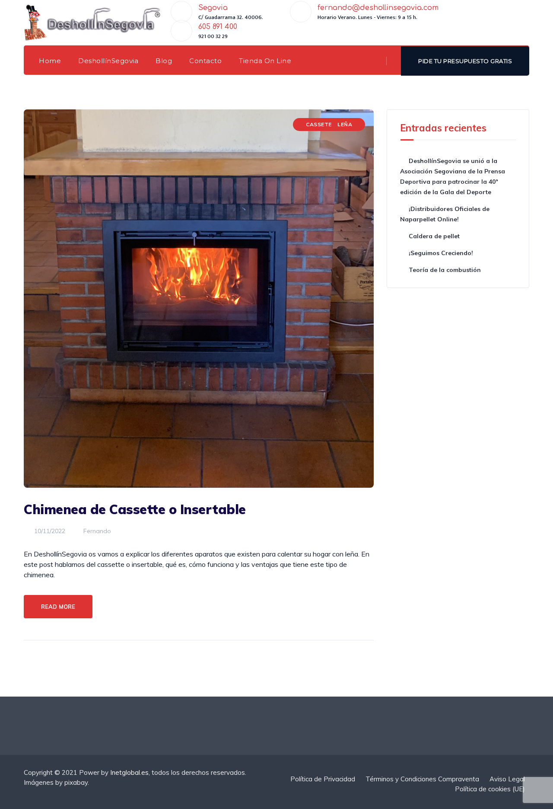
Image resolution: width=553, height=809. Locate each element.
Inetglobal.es (129, 772)
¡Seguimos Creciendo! (441, 253)
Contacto (205, 61)
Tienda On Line (265, 61)
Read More (58, 606)
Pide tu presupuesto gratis (465, 61)
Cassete (319, 124)
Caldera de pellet (434, 236)
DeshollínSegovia (108, 61)
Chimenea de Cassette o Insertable (135, 509)
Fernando (96, 531)
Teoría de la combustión (445, 270)
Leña (344, 124)
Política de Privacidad (322, 779)
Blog (164, 61)
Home (50, 61)
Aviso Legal (507, 779)
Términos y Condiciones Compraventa (422, 779)
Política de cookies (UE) (490, 789)
